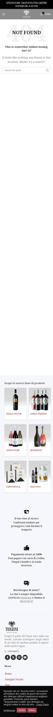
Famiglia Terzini (14, 679)
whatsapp (25, 597)
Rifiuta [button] (32, 710)
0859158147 (26, 601)
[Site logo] (26, 13)
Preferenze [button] (9, 710)
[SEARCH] (47, 70)
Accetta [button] (21, 710)
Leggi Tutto (43, 704)
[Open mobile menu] (4, 14)
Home (8, 673)
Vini (7, 685)
